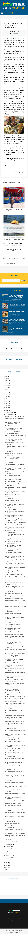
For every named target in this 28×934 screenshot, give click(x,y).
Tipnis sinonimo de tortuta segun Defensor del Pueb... (13, 656)
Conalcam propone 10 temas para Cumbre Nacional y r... (14, 660)
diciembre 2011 (10, 412)
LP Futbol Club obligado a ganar (13, 640)
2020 (5, 389)
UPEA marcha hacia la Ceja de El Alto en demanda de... (15, 461)
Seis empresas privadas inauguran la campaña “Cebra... (14, 618)
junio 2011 (8, 848)
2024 (5, 380)
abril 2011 (8, 853)
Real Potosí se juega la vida (12, 426)
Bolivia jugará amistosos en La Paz (14, 752)
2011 (5, 410)
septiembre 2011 (10, 842)
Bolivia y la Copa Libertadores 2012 (14, 593)
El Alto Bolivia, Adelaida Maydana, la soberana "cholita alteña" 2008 (16, 296)
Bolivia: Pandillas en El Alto (17, 304)
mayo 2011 (9, 851)
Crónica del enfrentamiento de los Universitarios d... (13, 454)
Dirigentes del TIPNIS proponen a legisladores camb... (13, 610)
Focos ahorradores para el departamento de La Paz (12, 690)
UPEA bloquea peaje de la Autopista (14, 710)
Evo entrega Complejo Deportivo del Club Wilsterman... (14, 557)
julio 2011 (8, 846)
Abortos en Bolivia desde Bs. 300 (13, 574)
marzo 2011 (9, 855)
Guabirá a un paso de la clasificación (14, 416)
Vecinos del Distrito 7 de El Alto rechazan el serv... (13, 749)
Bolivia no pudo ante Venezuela (13, 803)
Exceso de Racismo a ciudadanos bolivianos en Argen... (14, 826)
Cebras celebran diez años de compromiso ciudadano (13, 742)
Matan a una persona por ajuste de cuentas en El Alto (14, 583)
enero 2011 (9, 860)
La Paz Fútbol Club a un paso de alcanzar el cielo (13, 531)
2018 (5, 394)
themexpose (17, 932)
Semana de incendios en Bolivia (13, 632)
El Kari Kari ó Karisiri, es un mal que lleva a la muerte (17, 319)
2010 (5, 863)
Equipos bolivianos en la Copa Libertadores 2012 (13, 546)
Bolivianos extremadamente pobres (14, 598)
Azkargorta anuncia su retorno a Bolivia (15, 800)
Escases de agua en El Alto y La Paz (14, 721)
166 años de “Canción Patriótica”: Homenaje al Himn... (13, 727)
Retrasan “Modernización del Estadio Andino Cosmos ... (14, 783)
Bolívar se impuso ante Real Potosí (14, 524)
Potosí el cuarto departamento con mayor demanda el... (14, 806)
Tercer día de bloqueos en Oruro (13, 765)
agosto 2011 (9, 844)
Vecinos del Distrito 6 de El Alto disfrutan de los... (13, 643)
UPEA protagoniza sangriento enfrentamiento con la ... (12, 476)
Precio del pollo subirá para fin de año (14, 481)
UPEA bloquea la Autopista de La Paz (14, 604)
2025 (5, 378)
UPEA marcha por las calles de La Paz (15, 696)
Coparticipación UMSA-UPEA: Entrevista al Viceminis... (13, 432)
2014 (5, 403)
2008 (5, 867)
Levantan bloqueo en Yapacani (13, 479)
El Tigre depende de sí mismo (13, 687)
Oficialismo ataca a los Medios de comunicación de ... (14, 439)
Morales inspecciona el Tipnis (12, 823)
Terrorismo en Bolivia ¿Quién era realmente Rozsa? (15, 328)
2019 (5, 392)
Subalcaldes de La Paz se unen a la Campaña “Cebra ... (14, 542)
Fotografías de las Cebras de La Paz (14, 698)
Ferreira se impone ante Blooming (14, 701)
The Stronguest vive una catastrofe (14, 596)
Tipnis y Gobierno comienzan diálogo (14, 713)
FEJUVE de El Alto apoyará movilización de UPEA (12, 458)
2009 (5, 865)
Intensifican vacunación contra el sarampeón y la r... (13, 779)
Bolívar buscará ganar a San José (14, 634)
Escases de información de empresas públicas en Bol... (15, 484)
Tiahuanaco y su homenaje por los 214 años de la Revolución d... (14, 210)
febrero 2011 (9, 857)
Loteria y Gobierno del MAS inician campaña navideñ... (14, 680)
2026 (5, 376)
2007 (5, 869)
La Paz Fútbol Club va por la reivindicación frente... (12, 423)
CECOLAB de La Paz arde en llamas (14, 715)
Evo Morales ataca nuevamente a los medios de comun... (14, 508)
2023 (5, 383)
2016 (5, 398)
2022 (5, 385)
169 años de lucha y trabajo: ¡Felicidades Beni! (12, 738)
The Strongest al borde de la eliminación (15, 522)
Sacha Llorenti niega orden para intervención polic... (13, 614)
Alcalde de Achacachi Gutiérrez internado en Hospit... (13, 768)
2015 (5, 401)
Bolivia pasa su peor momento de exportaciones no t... (13, 755)
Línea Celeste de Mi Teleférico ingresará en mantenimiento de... (14, 238)
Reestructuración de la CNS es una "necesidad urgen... (14, 629)
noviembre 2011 (10, 414)
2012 (5, 408)
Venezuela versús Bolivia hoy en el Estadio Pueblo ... (14, 830)
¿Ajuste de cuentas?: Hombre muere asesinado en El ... (14, 587)
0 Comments (14, 33)
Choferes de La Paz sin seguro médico (15, 833)
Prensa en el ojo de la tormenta (13, 494)
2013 (5, 405)
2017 (5, 396)
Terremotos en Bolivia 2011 (12, 662)
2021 (5, 387)
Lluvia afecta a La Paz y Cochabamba (15, 653)
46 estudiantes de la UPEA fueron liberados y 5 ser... (13, 428)
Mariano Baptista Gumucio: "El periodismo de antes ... (13, 501)
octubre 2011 (9, 839)
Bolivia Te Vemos (18, 930)
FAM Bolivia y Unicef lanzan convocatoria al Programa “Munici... (14, 249)
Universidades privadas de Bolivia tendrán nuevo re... (14, 516)
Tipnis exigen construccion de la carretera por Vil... (13, 625)
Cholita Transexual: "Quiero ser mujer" (15, 576)
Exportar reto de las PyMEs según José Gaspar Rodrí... (14, 519)
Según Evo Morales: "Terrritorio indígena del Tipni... (13, 820)
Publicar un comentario (9, 263)
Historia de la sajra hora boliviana (16, 312)
